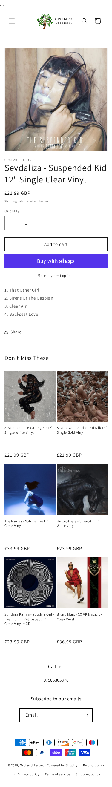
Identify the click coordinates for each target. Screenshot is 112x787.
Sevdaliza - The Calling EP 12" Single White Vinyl (28, 430)
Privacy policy (28, 774)
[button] (12, 20)
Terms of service (57, 774)
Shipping (10, 201)
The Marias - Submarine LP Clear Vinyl (26, 523)
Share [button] (16, 332)
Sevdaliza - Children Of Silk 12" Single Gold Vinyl (82, 430)
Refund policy (93, 765)
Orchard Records (33, 765)
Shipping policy (88, 774)
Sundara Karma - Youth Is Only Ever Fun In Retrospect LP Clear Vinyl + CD (29, 619)
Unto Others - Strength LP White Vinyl (78, 523)
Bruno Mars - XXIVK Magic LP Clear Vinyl (80, 616)
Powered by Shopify (62, 765)
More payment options (56, 275)
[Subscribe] (86, 715)
